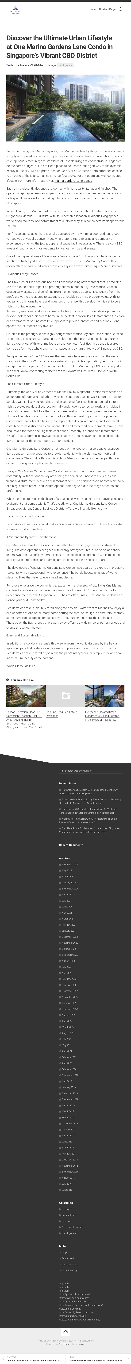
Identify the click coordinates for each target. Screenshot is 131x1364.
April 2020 (67, 1063)
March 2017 (68, 1147)
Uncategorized (65, 65)
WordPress (64, 1344)
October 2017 (69, 1129)
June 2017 (67, 1141)
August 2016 (68, 1178)
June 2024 (67, 906)
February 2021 (69, 1057)
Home (92, 9)
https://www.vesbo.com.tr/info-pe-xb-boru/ (81, 1305)
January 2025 (69, 882)
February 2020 (69, 1069)
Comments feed (70, 1264)
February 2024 (69, 925)
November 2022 (70, 997)
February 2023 (69, 979)
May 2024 (67, 912)
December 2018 (70, 1093)
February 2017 (69, 1153)
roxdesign (50, 65)
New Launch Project (72, 1227)
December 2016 (70, 1159)
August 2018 (68, 1105)
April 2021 (67, 1051)
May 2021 (67, 1045)
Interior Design (69, 1215)
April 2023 (67, 973)
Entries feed (68, 1258)
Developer (67, 1209)
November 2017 (70, 1123)
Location (66, 1221)
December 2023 (70, 937)
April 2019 (67, 1081)
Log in (65, 1252)
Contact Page (107, 9)
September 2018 (70, 1099)
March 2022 (68, 1027)
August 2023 (68, 961)
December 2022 (70, 991)
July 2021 (67, 1039)
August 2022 (68, 1015)
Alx (82, 1344)
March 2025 (68, 876)
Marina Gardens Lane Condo (73, 180)
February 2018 (69, 1117)
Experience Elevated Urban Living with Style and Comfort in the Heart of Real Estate (102, 715)
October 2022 (69, 1003)
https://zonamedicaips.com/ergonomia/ (79, 1319)
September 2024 (70, 888)
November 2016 (70, 1165)
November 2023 (70, 943)
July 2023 (67, 967)
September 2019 (70, 1075)
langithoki (64, 1283)
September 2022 (70, 1009)
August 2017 (68, 1135)
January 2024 (69, 930)
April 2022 (67, 1021)
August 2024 (68, 894)
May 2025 (67, 870)
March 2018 (68, 1111)
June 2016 (67, 1190)
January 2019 (69, 1087)
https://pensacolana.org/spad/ (75, 1294)
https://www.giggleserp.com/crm (76, 1312)
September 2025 (70, 864)
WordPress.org (69, 1270)
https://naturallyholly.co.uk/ (73, 1316)
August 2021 (68, 1033)
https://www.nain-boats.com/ (74, 1298)
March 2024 (68, 918)
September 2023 (70, 955)
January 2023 (69, 985)
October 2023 (69, 949)
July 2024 (67, 900)
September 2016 (70, 1171)
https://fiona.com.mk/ (70, 1308)
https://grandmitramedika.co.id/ (75, 1301)
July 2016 (67, 1183)
